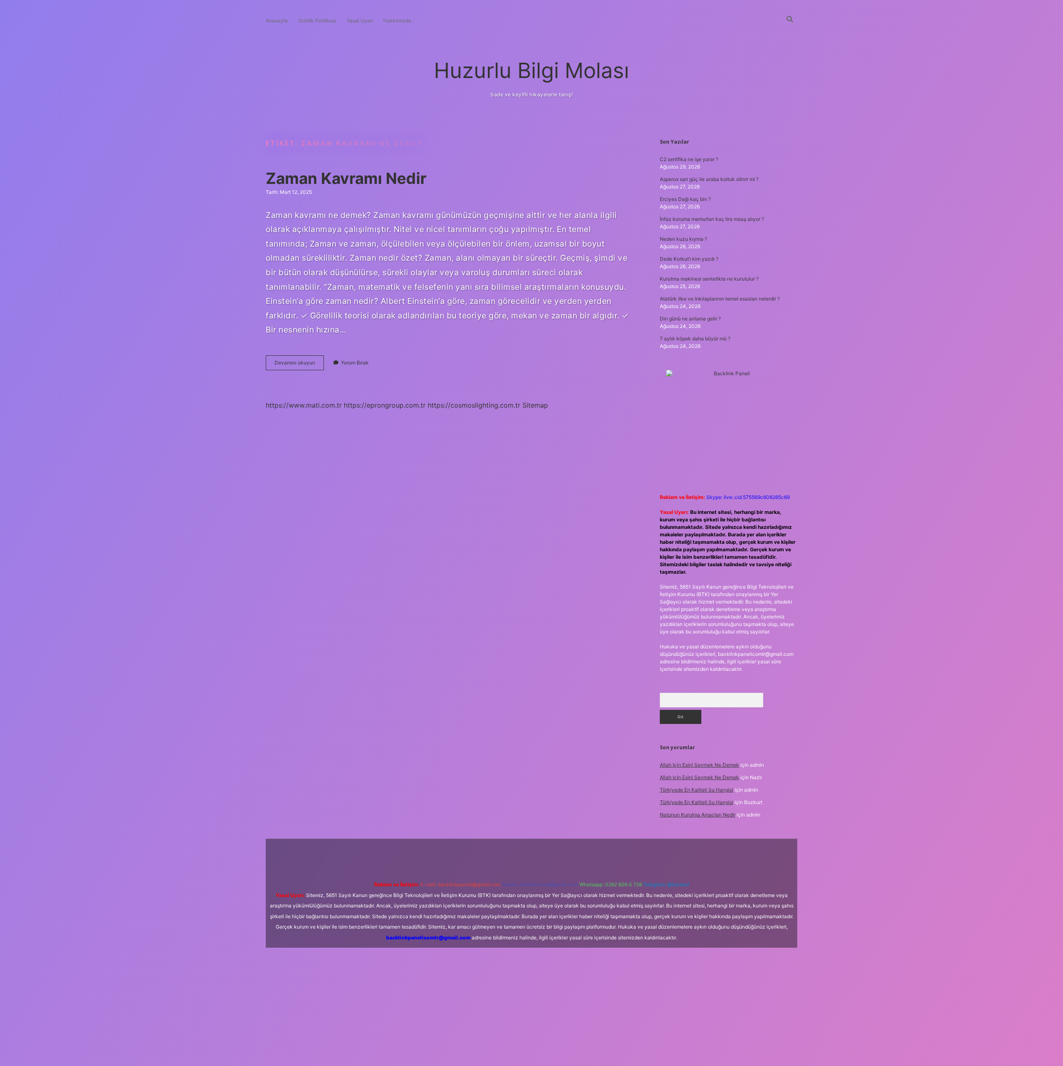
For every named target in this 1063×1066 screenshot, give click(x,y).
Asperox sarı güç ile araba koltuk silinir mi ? (709, 179)
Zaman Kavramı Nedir (346, 178)
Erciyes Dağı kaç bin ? (685, 199)
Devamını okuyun (299, 364)
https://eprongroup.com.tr (385, 405)
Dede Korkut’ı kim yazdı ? (689, 259)
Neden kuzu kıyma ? (683, 239)
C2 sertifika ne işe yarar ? (689, 159)
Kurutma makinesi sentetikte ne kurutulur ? (709, 279)
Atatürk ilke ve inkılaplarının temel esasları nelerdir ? (720, 299)
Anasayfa (277, 20)
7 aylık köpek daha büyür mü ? (695, 338)
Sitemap (535, 405)
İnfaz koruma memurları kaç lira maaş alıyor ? (712, 219)
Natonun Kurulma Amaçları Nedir (697, 815)
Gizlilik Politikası (317, 20)
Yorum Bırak (355, 362)
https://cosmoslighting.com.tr (474, 405)
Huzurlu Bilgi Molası (531, 70)
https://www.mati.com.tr (304, 405)
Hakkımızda (397, 20)
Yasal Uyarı (360, 20)
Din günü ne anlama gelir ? (690, 318)
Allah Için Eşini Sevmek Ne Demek (699, 765)
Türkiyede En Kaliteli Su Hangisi (696, 790)
